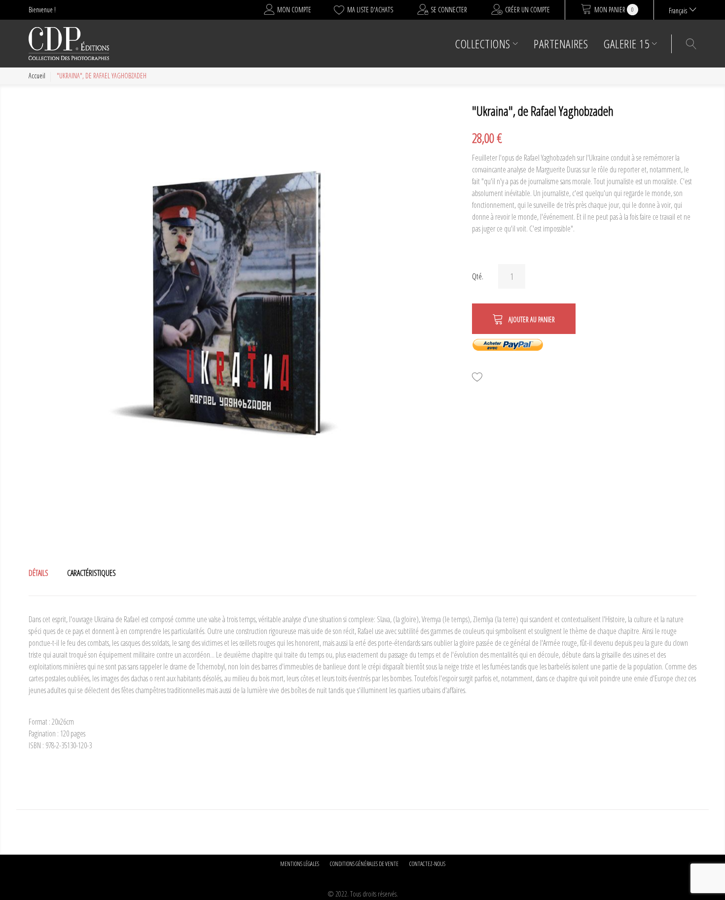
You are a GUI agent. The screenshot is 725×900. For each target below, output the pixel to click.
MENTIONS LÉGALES (299, 864)
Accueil (37, 75)
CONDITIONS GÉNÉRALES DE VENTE (364, 864)
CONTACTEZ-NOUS (427, 864)
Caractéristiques (91, 572)
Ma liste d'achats (370, 9)
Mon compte (294, 9)
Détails (38, 572)
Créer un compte (527, 9)
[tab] (38, 573)
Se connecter (449, 9)
